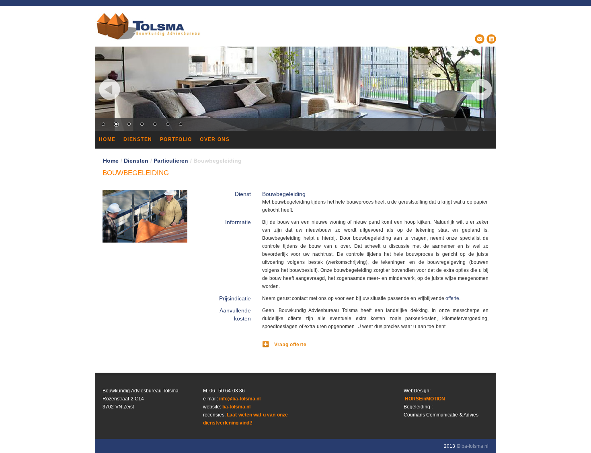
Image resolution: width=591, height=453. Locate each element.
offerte (452, 298)
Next (481, 89)
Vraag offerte (290, 344)
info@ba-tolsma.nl (240, 399)
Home (111, 160)
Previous (109, 89)
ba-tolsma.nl (236, 407)
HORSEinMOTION (424, 399)
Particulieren (171, 160)
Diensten (136, 160)
